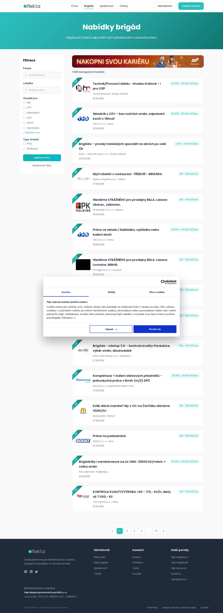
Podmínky (152, 607)
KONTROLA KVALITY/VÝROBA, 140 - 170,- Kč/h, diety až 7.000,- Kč (132, 494)
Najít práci (99, 557)
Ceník (135, 568)
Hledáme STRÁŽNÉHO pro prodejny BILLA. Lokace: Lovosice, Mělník (130, 262)
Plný (29, 143)
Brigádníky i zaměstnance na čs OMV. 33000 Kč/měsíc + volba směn (122, 464)
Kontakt (136, 573)
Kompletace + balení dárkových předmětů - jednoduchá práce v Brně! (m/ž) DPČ (127, 378)
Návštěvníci (165, 6)
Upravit (109, 329)
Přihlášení (137, 562)
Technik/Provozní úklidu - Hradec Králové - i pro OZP (127, 86)
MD (29, 102)
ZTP (29, 107)
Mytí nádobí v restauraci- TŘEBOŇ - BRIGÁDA (127, 174)
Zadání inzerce (191, 6)
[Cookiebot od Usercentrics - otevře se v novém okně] (163, 282)
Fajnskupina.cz (179, 579)
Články (124, 6)
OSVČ (30, 123)
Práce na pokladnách (109, 436)
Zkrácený (32, 148)
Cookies (204, 607)
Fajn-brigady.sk (179, 562)
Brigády (89, 6)
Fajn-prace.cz (178, 568)
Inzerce (136, 557)
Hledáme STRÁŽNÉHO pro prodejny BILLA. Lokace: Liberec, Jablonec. (130, 202)
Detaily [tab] (111, 292)
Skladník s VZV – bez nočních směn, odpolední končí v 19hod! (129, 116)
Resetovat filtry (42, 165)
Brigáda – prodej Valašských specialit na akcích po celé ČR (122, 146)
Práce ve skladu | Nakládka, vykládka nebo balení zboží (126, 232)
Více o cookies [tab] (157, 292)
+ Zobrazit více (31, 132)
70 (156, 531)
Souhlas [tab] (66, 292)
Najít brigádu (101, 562)
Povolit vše (155, 329)
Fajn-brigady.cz (179, 557)
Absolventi (33, 112)
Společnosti (107, 6)
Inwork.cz (176, 573)
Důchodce (33, 128)
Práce (74, 6)
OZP (29, 118)
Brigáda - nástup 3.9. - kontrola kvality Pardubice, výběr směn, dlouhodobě (131, 348)
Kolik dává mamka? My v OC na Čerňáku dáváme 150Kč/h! (131, 408)
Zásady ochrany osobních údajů (179, 607)
